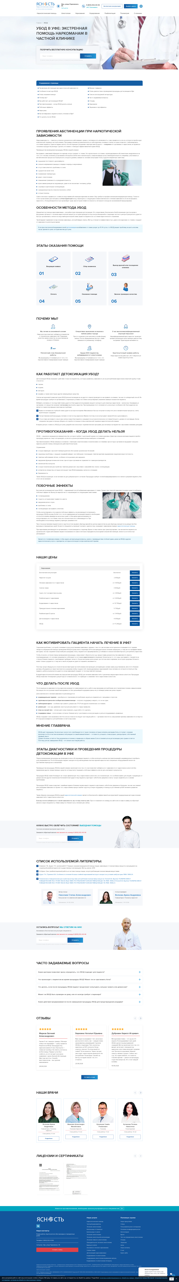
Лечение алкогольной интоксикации (98, 1237)
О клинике (138, 13)
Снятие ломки (91, 1250)
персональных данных (77, 60)
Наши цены (43, 110)
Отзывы (92, 101)
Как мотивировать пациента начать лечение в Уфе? (56, 114)
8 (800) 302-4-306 (48, 1240)
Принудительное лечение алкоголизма (99, 1242)
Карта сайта (124, 1253)
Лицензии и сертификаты (97, 107)
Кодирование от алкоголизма (96, 1255)
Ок (171, 1279)
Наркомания (80, 13)
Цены (122, 1245)
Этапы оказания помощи (47, 94)
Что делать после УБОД (47, 117)
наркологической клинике (73, 795)
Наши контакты (125, 1248)
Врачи (122, 1234)
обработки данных (128, 1278)
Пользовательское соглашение (131, 1227)
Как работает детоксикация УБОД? (51, 101)
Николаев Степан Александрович (75, 895)
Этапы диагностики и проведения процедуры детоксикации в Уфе (111, 91)
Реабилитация (110, 13)
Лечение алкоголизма (94, 1227)
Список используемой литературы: (101, 94)
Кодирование (95, 13)
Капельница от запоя (93, 1232)
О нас (122, 1250)
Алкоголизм (65, 13)
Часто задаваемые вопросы (98, 98)
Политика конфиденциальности (130, 1229)
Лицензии (124, 1242)
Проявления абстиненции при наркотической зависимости (58, 88)
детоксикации (71, 227)
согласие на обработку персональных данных (25, 1280)
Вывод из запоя (92, 1245)
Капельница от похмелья (94, 1229)
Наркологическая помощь (46, 13)
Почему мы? (43, 98)
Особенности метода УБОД (48, 91)
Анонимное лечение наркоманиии (97, 1248)
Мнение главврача (95, 88)
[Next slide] (140, 1018)
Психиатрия (124, 13)
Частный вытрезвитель (94, 1224)
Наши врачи (93, 104)
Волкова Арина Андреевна (128, 895)
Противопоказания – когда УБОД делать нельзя (55, 104)
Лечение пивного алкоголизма (97, 1240)
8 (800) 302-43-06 (93, 5)
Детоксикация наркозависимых (96, 1253)
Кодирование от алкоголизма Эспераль (99, 1261)
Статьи (123, 1224)
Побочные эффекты (46, 107)
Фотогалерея (125, 1232)
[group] (48, 1178)
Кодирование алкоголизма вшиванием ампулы (101, 1258)
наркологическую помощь (126, 526)
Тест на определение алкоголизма (132, 1237)
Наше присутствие (126, 1221)
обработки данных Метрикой (144, 1278)
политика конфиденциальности (110, 1278)
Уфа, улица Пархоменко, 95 (70, 5)
